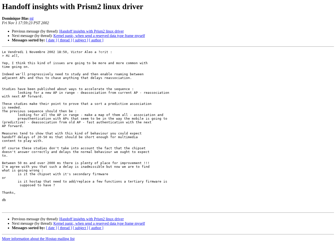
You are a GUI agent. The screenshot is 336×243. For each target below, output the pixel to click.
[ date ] (51, 40)
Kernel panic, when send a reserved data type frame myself (99, 36)
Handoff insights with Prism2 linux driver (91, 31)
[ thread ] (65, 40)
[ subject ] (80, 40)
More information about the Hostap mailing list (38, 239)
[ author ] (96, 40)
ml (31, 18)
